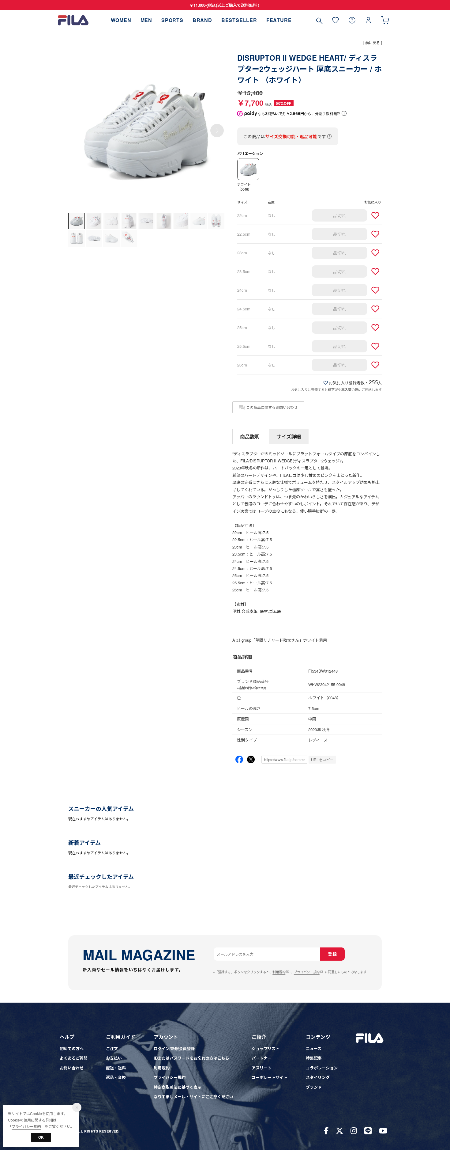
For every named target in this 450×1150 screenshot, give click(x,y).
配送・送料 (116, 1068)
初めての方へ (72, 1048)
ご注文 (112, 1048)
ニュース (313, 1048)
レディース (318, 740)
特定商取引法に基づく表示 (177, 1087)
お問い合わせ (72, 1068)
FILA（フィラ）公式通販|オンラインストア (73, 20)
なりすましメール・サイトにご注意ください (193, 1096)
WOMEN (121, 20)
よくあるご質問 (74, 1058)
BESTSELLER (239, 20)
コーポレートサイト (269, 1077)
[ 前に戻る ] (372, 42)
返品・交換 (116, 1077)
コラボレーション (322, 1068)
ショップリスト (265, 1048)
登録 (332, 954)
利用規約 (278, 971)
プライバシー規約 (307, 971)
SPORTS (172, 20)
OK (41, 1137)
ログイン (368, 20)
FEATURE (279, 20)
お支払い (114, 1058)
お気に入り (335, 20)
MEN (146, 20)
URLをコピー (322, 759)
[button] (217, 130)
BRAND (202, 20)
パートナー (262, 1058)
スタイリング (318, 1077)
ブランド (314, 1087)
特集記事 (314, 1058)
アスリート (262, 1068)
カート (385, 20)
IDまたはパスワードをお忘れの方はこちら (191, 1058)
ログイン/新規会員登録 (174, 1048)
